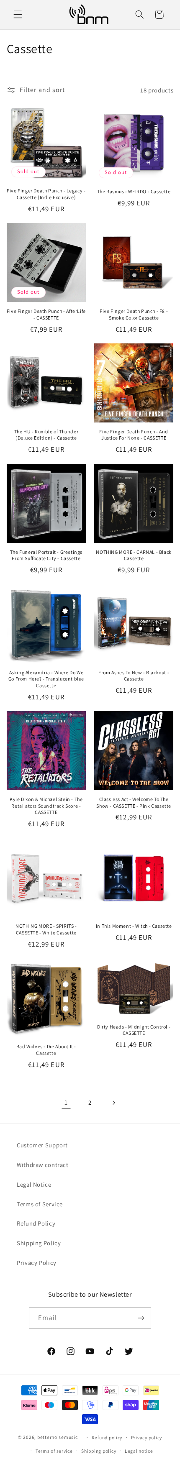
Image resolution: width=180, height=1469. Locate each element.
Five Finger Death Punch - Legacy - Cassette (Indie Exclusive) (46, 193)
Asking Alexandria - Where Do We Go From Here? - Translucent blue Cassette (46, 678)
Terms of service (54, 1451)
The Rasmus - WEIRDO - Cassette (134, 191)
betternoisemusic (57, 1437)
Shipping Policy (39, 1243)
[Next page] (113, 1102)
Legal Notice (34, 1184)
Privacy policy (146, 1437)
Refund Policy (36, 1223)
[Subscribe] (140, 1318)
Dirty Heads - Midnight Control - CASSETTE (133, 1030)
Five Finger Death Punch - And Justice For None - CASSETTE (133, 434)
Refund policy (107, 1437)
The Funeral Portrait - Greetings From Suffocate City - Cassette (46, 555)
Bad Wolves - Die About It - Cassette (46, 1049)
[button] (17, 14)
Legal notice (139, 1451)
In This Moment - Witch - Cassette (134, 926)
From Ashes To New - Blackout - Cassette (133, 675)
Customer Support (42, 1145)
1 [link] (66, 1102)
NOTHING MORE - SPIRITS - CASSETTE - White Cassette (46, 929)
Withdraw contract (43, 1165)
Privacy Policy (37, 1263)
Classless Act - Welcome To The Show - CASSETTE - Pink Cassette (133, 802)
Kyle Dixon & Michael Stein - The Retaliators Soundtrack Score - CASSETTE (46, 805)
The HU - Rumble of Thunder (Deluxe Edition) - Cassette (46, 434)
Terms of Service (40, 1204)
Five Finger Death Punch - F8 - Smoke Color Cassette (134, 314)
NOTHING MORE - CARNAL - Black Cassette (133, 555)
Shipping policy (98, 1451)
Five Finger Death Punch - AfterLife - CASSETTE (46, 314)
